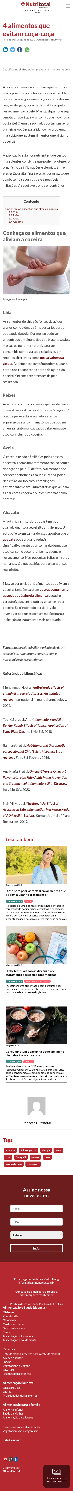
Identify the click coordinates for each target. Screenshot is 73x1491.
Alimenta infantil (13, 1409)
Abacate (16, 221)
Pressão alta (11, 1316)
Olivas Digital (11, 1471)
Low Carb (9, 1369)
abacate (10, 1150)
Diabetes (8, 1312)
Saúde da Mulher (13, 1413)
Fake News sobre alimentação (21, 1427)
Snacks (7, 1361)
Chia (13, 212)
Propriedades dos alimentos (20, 1395)
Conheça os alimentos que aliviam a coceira (31, 208)
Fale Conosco (12, 1440)
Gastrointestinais (14, 1328)
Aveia (14, 218)
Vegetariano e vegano (16, 1365)
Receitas (9, 1349)
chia (8, 1157)
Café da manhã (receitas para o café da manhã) (31, 1354)
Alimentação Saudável (18, 1383)
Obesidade (9, 1320)
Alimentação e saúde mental (20, 1340)
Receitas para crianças (17, 1373)
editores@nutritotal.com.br (37, 1295)
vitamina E (33, 1164)
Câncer (7, 1332)
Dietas (7, 1391)
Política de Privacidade (24, 1304)
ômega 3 (21, 1157)
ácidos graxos (28, 1150)
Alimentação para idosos (18, 1417)
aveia (58, 1150)
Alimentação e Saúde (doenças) (25, 1307)
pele (47, 1157)
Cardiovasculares (14, 1324)
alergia (46, 1150)
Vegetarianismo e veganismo (21, 1431)
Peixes (15, 215)
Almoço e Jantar (13, 1358)
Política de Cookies (51, 1304)
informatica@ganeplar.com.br (36, 1282)
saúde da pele (14, 1164)
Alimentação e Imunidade (18, 1336)
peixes (35, 1157)
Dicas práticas (12, 1387)
